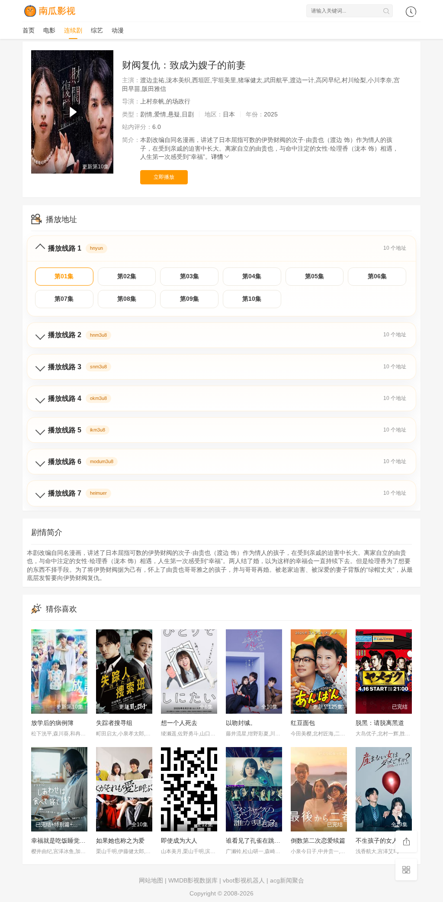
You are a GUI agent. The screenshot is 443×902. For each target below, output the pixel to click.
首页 (28, 30)
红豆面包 (303, 722)
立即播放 (164, 177)
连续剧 (73, 30)
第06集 (377, 276)
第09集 (189, 298)
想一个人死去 (179, 722)
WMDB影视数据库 (193, 880)
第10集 (251, 298)
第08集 (126, 298)
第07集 (64, 298)
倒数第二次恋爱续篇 (318, 840)
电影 (49, 30)
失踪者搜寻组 (114, 722)
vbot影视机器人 (244, 880)
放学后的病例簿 (52, 722)
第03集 (189, 276)
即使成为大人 (179, 840)
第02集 (126, 276)
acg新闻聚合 (287, 880)
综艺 (97, 30)
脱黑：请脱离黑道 (380, 722)
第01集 (64, 276)
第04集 (251, 276)
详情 (217, 156)
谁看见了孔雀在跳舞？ (256, 840)
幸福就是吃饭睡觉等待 (61, 840)
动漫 (118, 30)
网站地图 (151, 880)
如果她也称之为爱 (120, 840)
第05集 (314, 276)
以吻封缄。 (241, 722)
